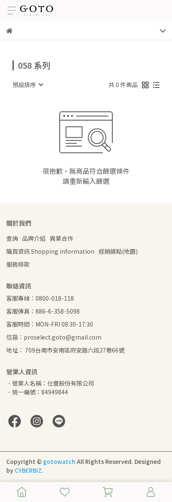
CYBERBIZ (28, 470)
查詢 (12, 238)
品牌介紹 (34, 238)
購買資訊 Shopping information (50, 251)
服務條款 (18, 264)
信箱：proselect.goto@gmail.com (53, 337)
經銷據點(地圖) (118, 251)
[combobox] (28, 84)
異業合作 (61, 238)
